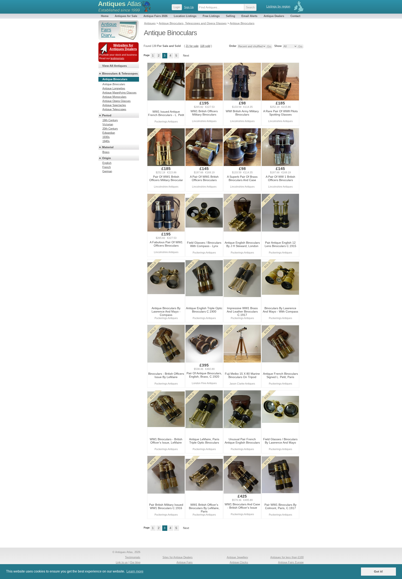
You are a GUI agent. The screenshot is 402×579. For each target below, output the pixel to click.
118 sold (205, 46)
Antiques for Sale (126, 16)
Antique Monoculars (114, 96)
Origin (106, 158)
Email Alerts (249, 16)
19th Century (110, 120)
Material (107, 147)
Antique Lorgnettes (113, 88)
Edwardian (108, 132)
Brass (106, 152)
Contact (295, 16)
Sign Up (189, 7)
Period (106, 115)
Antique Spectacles (114, 105)
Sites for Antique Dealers (177, 557)
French (106, 167)
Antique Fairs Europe (291, 562)
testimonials (117, 58)
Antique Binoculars (113, 84)
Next (186, 55)
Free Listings (211, 16)
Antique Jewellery (237, 557)
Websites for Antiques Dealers (123, 47)
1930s (106, 137)
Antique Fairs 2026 (155, 16)
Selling (230, 16)
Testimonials (132, 557)
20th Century (110, 128)
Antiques (119, 4)
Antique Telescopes (114, 109)
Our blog (135, 562)
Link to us (122, 562)
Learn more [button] (134, 571)
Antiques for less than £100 (287, 557)
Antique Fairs (185, 562)
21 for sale (192, 46)
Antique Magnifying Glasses (119, 92)
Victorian (107, 124)
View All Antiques (114, 65)
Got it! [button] (378, 571)
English (106, 163)
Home (104, 16)
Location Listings (185, 16)
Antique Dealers (274, 16)
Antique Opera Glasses (116, 101)
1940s (106, 141)
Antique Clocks (239, 562)
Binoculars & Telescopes (120, 73)
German (107, 171)
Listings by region (278, 6)
